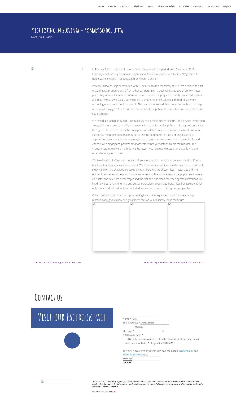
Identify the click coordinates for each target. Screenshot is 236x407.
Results (112, 6)
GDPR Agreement (133, 334)
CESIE (113, 391)
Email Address (131, 322)
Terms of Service (132, 354)
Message (128, 331)
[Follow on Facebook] (72, 340)
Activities (184, 6)
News (150, 6)
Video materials (166, 6)
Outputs (125, 6)
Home (100, 6)
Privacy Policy (186, 350)
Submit (127, 362)
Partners (198, 6)
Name (127, 318)
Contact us (213, 6)
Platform (138, 6)
